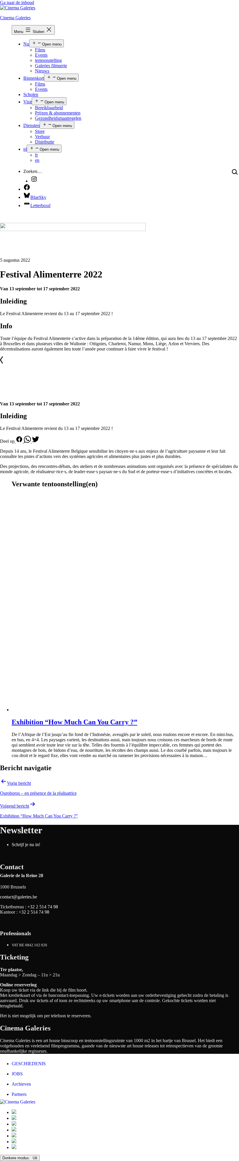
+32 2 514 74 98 (42, 906)
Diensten (31, 125)
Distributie (44, 141)
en (37, 160)
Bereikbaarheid (49, 107)
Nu (26, 43)
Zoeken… (32, 171)
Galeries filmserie (51, 65)
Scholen (30, 94)
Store (40, 131)
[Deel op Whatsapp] (28, 441)
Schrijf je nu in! (26, 844)
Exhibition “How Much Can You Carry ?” (74, 722)
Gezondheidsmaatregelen (58, 118)
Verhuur (42, 136)
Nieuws (42, 70)
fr (36, 154)
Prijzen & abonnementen (57, 112)
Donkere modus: (16, 1158)
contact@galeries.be (18, 896)
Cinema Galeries (15, 17)
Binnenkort (33, 78)
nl (25, 149)
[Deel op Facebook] (19, 441)
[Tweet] (35, 441)
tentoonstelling (48, 60)
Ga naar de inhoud (17, 2)
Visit (27, 101)
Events (41, 55)
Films (40, 49)
